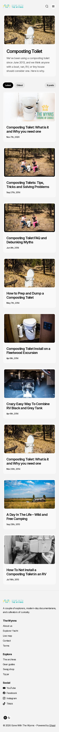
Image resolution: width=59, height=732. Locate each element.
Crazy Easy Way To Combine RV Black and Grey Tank (28, 406)
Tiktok (10, 703)
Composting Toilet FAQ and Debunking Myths (26, 240)
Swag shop (8, 669)
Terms (6, 645)
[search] (47, 6)
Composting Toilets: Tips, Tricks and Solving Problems (27, 185)
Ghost (52, 725)
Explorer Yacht (10, 630)
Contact (7, 640)
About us (7, 625)
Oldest (20, 85)
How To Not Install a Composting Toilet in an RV (26, 572)
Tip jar (6, 674)
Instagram (12, 698)
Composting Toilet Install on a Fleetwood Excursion (28, 351)
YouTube (11, 688)
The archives (9, 659)
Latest (8, 85)
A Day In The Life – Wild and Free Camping (26, 516)
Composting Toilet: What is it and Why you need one (27, 129)
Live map (7, 635)
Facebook (12, 693)
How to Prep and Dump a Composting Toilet (25, 295)
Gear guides (9, 664)
